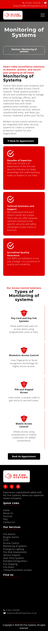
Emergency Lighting (13, 549)
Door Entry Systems (13, 558)
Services (7, 516)
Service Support (11, 555)
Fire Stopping (10, 564)
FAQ (5, 519)
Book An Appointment (22, 140)
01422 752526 (33, 2)
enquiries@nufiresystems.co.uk (30, 5)
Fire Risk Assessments (15, 552)
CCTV (6, 540)
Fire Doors (8, 567)
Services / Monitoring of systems (24, 50)
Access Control (11, 543)
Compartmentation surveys (17, 569)
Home (6, 510)
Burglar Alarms (11, 537)
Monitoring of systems (15, 546)
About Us (8, 513)
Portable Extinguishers (15, 561)
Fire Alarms (9, 534)
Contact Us (9, 522)
